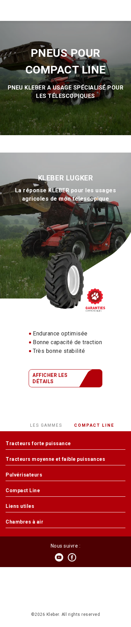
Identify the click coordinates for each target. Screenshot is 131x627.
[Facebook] (72, 557)
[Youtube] (59, 557)
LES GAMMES (47, 425)
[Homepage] (65, 10)
